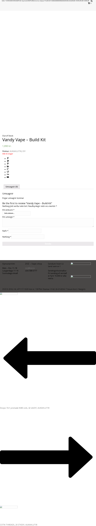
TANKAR (53, 0)
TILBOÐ (47, 0)
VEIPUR (30, 0)
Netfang (6, 236)
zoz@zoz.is (30, 268)
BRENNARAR (61, 0)
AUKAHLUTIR (16, 151)
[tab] (12, 186)
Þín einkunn (8, 210)
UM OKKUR (85, 0)
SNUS (68, 0)
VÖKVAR (15, 0)
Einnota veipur (38, 0)
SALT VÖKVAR (7, 0)
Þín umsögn (8, 217)
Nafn (5, 230)
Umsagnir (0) (12, 186)
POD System (23, 0)
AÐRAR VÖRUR (75, 0)
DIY (24, 151)
